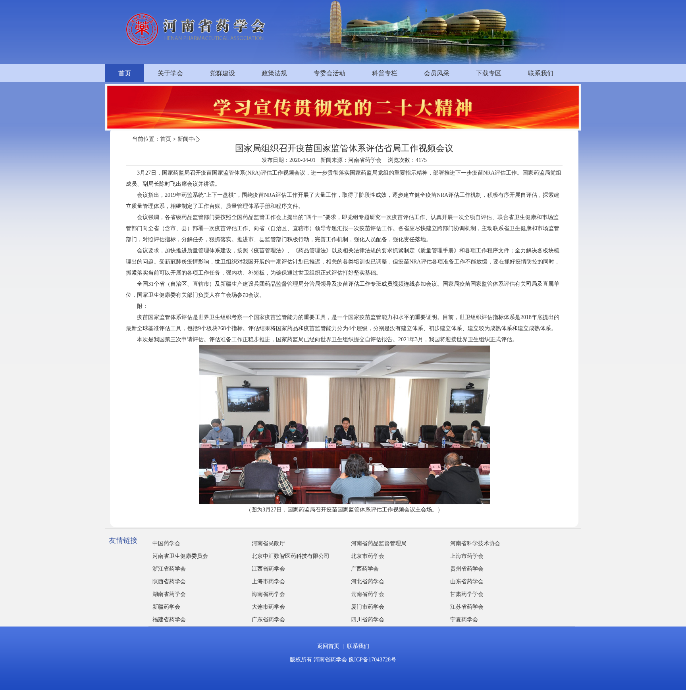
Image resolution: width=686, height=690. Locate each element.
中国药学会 (166, 543)
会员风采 (436, 73)
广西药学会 (365, 569)
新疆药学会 (166, 607)
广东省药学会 (268, 620)
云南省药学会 (367, 594)
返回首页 (328, 646)
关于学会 (170, 73)
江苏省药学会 (467, 607)
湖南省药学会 (169, 594)
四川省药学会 (367, 620)
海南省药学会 (268, 594)
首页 (124, 73)
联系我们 (540, 73)
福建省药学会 (169, 620)
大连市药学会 (268, 607)
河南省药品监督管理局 (379, 543)
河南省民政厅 (268, 543)
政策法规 (274, 73)
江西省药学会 (268, 569)
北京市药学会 (367, 556)
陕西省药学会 (169, 581)
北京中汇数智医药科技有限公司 (291, 556)
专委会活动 (329, 73)
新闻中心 (188, 139)
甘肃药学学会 (467, 594)
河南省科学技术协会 (475, 543)
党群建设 (222, 73)
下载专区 (488, 73)
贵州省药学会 (467, 569)
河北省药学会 (367, 581)
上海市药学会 (467, 556)
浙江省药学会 (169, 569)
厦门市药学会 (367, 607)
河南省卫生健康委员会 (180, 556)
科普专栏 (384, 73)
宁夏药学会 (464, 620)
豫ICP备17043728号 (372, 660)
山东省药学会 (467, 581)
